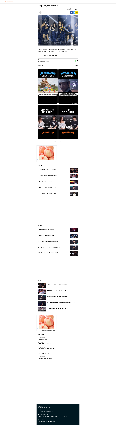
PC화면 (43, 419)
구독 (77, 60)
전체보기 (76, 66)
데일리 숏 (40, 66)
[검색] (112, 1)
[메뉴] (114, 1)
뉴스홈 (39, 419)
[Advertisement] (58, 208)
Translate (76, 9)
